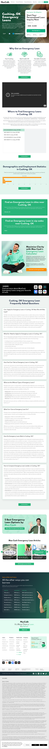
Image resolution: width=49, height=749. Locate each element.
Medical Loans (25, 604)
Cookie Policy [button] (5, 745)
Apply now (24, 629)
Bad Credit (6, 609)
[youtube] (43, 673)
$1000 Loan (16, 602)
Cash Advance (7, 604)
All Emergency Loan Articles (24, 563)
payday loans (20, 118)
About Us (25, 639)
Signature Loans (7, 607)
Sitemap (37, 669)
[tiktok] (46, 673)
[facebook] (33, 673)
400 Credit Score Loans (27, 592)
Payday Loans (7, 597)
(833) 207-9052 (34, 643)
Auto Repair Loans (26, 602)
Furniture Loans (25, 609)
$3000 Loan (16, 607)
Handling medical (8, 420)
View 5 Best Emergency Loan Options (14, 528)
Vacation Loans (25, 607)
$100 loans (16, 592)
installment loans (33, 118)
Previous (2, 551)
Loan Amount (30, 22)
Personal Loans (7, 602)
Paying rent (7, 416)
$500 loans (16, 597)
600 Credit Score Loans (27, 597)
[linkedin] (38, 673)
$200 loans (16, 595)
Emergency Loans (7, 595)
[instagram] (41, 673)
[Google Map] (35, 141)
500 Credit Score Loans (27, 595)
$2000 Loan (16, 604)
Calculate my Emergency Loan (36, 269)
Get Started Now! (24, 77)
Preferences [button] (5, 746)
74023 (5, 230)
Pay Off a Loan (19, 639)
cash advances (42, 118)
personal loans (27, 118)
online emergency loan (8, 27)
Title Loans (6, 592)
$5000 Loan (16, 609)
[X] (36, 673)
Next (47, 551)
